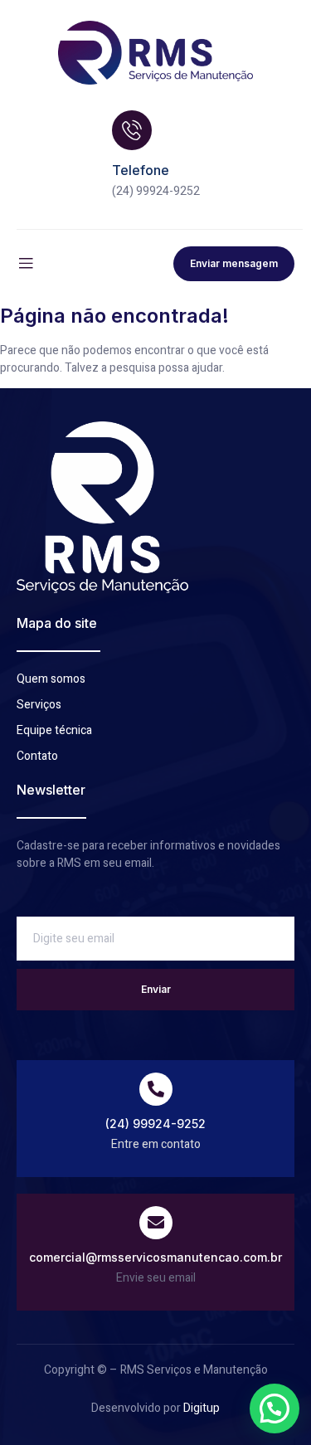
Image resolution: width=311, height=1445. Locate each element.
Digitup (201, 1408)
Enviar (156, 989)
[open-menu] (26, 264)
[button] (274, 1408)
